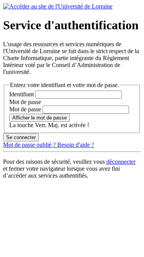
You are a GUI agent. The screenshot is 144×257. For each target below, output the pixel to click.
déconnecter (121, 161)
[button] (39, 118)
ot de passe (25, 102)
